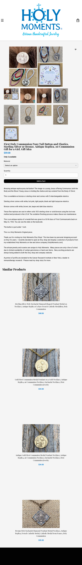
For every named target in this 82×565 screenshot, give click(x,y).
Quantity (7, 171)
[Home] (41, 20)
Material (7, 161)
